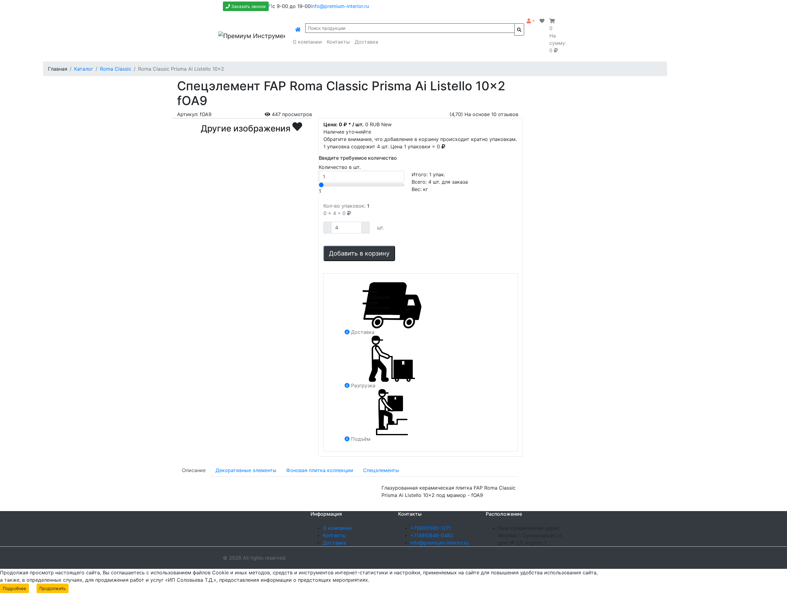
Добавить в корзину (359, 253)
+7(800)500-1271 (430, 528)
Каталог (83, 69)
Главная (57, 69)
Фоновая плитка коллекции (319, 470)
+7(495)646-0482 (431, 535)
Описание (194, 470)
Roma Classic (115, 69)
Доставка (366, 42)
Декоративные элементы (246, 470)
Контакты (338, 42)
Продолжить (52, 588)
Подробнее (14, 588)
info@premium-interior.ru (340, 6)
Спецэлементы (381, 470)
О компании (307, 42)
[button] (530, 21)
